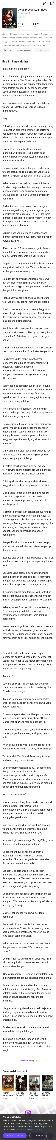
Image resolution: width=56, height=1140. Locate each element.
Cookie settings (41, 1135)
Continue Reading (28, 1060)
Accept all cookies (14, 1135)
